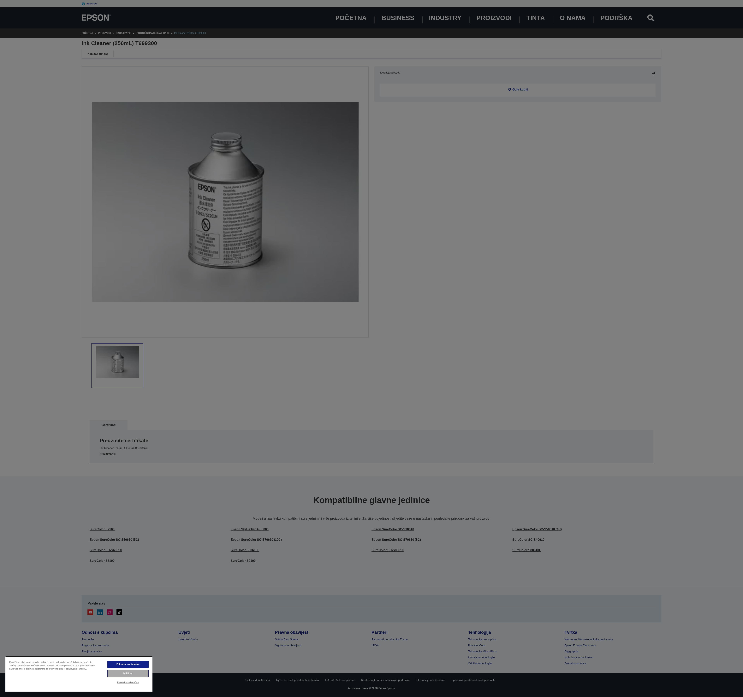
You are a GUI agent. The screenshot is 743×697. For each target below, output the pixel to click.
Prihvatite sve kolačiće (128, 664)
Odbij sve (128, 673)
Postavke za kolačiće (128, 682)
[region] (78, 674)
